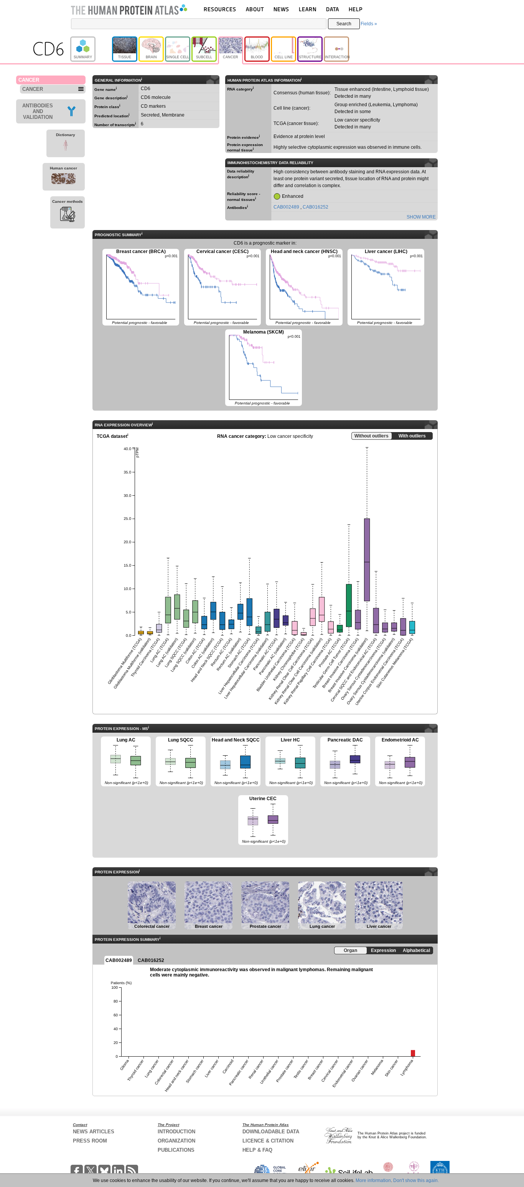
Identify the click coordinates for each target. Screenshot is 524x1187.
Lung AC (124, 761)
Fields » (369, 23)
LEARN (307, 9)
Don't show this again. (416, 1180)
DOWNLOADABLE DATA (270, 1131)
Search (343, 23)
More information (373, 1180)
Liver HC (289, 761)
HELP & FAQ (257, 1150)
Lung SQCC (179, 761)
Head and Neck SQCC (235, 761)
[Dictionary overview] (65, 146)
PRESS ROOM (90, 1141)
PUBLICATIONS (176, 1150)
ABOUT (255, 9)
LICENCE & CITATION (267, 1141)
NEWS (281, 9)
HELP (356, 9)
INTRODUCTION (176, 1131)
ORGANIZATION (176, 1141)
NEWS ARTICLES (93, 1131)
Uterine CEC (261, 819)
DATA (332, 9)
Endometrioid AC (398, 761)
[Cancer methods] (67, 215)
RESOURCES (220, 9)
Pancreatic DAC (343, 761)
